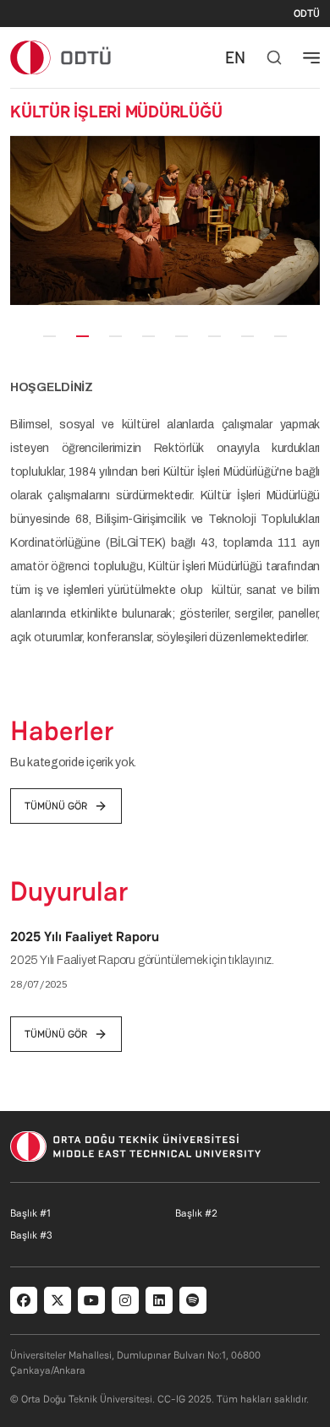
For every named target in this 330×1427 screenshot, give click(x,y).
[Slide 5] (181, 336)
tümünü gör (56, 806)
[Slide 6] (214, 336)
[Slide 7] (247, 336)
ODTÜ (307, 13)
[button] (21, 220)
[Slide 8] (280, 336)
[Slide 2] (82, 336)
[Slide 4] (148, 336)
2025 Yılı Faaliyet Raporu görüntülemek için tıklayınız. (144, 960)
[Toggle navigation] (311, 57)
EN (235, 57)
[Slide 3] (115, 336)
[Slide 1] (49, 336)
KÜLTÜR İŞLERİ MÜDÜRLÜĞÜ (116, 111)
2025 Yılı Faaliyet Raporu (84, 936)
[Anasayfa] (61, 57)
